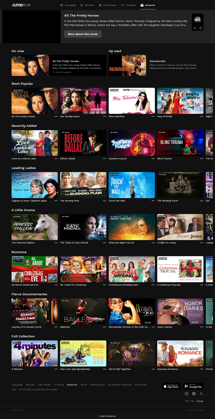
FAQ (14, 389)
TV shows (131, 5)
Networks (150, 5)
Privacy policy (97, 384)
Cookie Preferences (107, 416)
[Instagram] (186, 393)
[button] (83, 34)
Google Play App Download (193, 386)
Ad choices (141, 384)
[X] (201, 393)
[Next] (203, 100)
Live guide (70, 5)
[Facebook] (194, 393)
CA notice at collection (120, 384)
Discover (89, 5)
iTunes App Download (171, 386)
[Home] (21, 5)
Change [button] (199, 401)
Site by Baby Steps (195, 410)
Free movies (109, 5)
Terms (83, 384)
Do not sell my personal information (38, 389)
